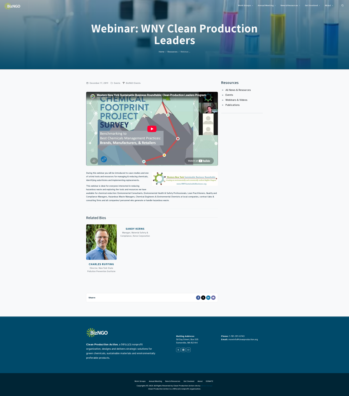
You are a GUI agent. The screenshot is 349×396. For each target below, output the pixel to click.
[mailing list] (188, 350)
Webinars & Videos (236, 100)
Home (161, 51)
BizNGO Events (133, 83)
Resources (172, 51)
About (200, 381)
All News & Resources (238, 90)
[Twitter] (203, 297)
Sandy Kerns (135, 228)
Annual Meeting (155, 381)
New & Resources (172, 381)
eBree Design (206, 386)
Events (116, 83)
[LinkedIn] (208, 297)
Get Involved (188, 381)
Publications (232, 105)
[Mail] (213, 297)
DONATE (209, 381)
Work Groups (140, 381)
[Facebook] (198, 297)
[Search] (342, 5)
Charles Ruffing (101, 264)
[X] (178, 350)
